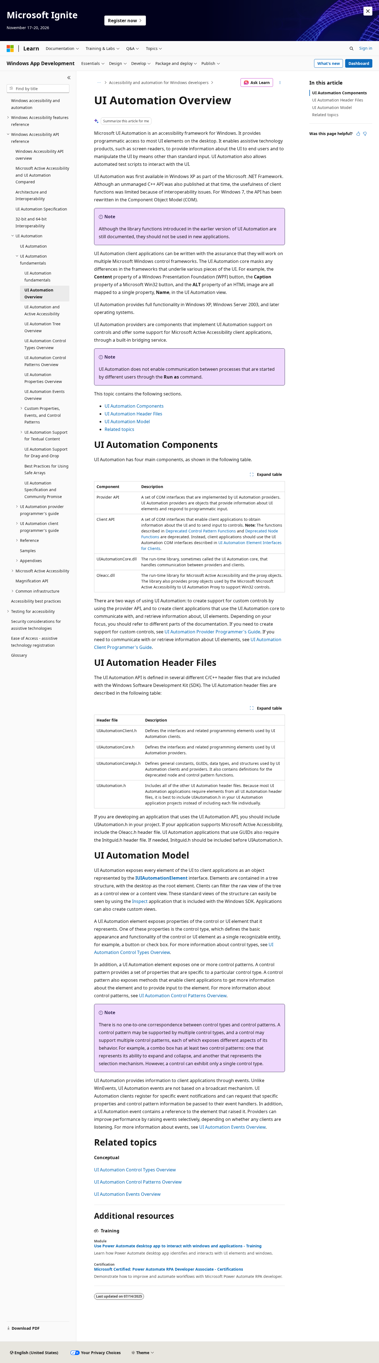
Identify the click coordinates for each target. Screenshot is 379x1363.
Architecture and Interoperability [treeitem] (31, 195)
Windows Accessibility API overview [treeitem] (40, 155)
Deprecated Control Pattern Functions (201, 531)
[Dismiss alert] (367, 11)
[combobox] (38, 88)
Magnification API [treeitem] (32, 580)
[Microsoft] (10, 48)
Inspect (140, 901)
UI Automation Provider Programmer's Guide (212, 632)
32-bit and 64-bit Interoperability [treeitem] (31, 222)
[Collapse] (69, 77)
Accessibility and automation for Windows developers (159, 82)
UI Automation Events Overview (232, 1127)
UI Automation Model (127, 421)
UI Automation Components (134, 406)
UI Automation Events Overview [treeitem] (44, 395)
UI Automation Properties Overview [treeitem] (43, 378)
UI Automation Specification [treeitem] (41, 209)
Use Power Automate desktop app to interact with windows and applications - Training (178, 1245)
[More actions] (280, 82)
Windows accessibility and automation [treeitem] (35, 104)
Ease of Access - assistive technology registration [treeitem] (34, 642)
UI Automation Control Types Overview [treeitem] (45, 344)
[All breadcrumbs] (99, 82)
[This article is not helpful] (365, 133)
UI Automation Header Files (133, 414)
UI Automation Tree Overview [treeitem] (42, 327)
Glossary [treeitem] (19, 655)
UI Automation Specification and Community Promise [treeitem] (43, 489)
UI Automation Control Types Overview (135, 1170)
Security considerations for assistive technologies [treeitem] (36, 625)
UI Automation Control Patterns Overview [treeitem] (45, 361)
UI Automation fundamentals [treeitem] (37, 276)
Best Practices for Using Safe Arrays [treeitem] (46, 469)
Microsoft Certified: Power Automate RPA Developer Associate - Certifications (168, 1269)
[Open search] (351, 49)
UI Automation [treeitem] (33, 246)
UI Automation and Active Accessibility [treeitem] (42, 310)
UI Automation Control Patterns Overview (182, 996)
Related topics (119, 429)
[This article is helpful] (358, 133)
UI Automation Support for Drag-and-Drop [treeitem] (45, 452)
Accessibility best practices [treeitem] (36, 601)
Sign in (365, 48)
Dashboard (358, 63)
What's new (328, 63)
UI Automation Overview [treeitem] (38, 293)
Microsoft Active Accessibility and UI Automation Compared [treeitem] (42, 175)
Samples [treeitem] (28, 550)
